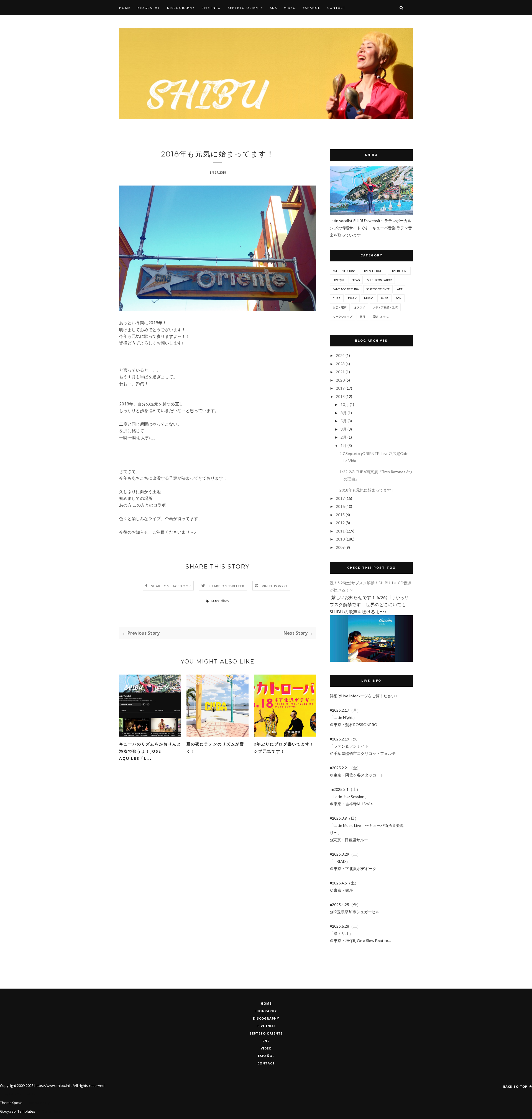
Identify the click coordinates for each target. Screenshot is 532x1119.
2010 (341, 539)
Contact (336, 8)
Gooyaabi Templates (17, 1111)
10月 (345, 404)
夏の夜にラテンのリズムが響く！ (215, 747)
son (398, 298)
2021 (341, 371)
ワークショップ (342, 316)
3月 (344, 429)
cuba (337, 298)
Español (311, 8)
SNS (273, 8)
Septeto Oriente (266, 1033)
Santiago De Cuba (346, 289)
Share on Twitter (226, 586)
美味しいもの (381, 316)
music (368, 298)
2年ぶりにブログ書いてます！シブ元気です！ (284, 747)
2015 (341, 514)
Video (290, 8)
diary (225, 600)
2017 (341, 498)
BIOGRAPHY (266, 1011)
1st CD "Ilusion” (344, 270)
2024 (341, 355)
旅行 (362, 316)
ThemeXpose (11, 1102)
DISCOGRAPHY (266, 1018)
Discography (181, 8)
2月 (344, 437)
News (356, 280)
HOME (266, 1003)
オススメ (359, 307)
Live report (399, 270)
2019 (341, 388)
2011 (341, 531)
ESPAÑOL (266, 1056)
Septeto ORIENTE (378, 289)
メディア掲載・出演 (385, 307)
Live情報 (338, 280)
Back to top (515, 1086)
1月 (344, 445)
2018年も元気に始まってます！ (367, 490)
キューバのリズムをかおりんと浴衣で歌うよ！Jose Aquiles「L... (150, 751)
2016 (341, 506)
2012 (341, 522)
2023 (341, 363)
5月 (344, 420)
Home (125, 8)
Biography (148, 8)
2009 (341, 547)
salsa (384, 298)
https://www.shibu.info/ (54, 1085)
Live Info (211, 8)
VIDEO (266, 1048)
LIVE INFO (266, 1026)
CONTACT (266, 1063)
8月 (344, 412)
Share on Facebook (171, 586)
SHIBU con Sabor (379, 280)
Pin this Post (275, 586)
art (399, 289)
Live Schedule (373, 270)
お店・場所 (340, 307)
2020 (341, 380)
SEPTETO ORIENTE (245, 8)
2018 (341, 396)
